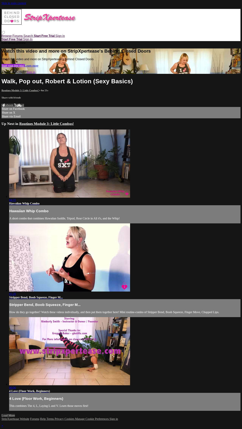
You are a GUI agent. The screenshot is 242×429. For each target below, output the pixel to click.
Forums (17, 35)
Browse (7, 35)
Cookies (69, 418)
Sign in (60, 35)
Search (28, 35)
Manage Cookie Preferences (92, 418)
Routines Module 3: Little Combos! (20, 90)
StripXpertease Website (15, 418)
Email (20, 105)
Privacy (59, 418)
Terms (51, 418)
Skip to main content (14, 3)
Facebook (8, 105)
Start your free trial (13, 65)
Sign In (28, 39)
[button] (3, 32)
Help (43, 418)
